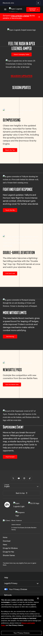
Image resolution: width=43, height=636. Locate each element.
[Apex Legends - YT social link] (18, 478)
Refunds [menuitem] (8, 595)
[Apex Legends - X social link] (13, 478)
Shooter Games (9, 555)
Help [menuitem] (6, 577)
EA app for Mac (8, 552)
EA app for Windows (10, 548)
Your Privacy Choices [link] (18, 589)
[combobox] (21, 485)
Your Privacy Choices (21, 633)
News (5, 545)
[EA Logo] (7, 504)
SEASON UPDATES (21, 75)
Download (6, 541)
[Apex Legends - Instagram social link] (24, 478)
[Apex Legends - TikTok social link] (29, 478)
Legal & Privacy (10, 583)
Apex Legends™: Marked (20, 16)
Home (5, 537)
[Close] (39, 17)
